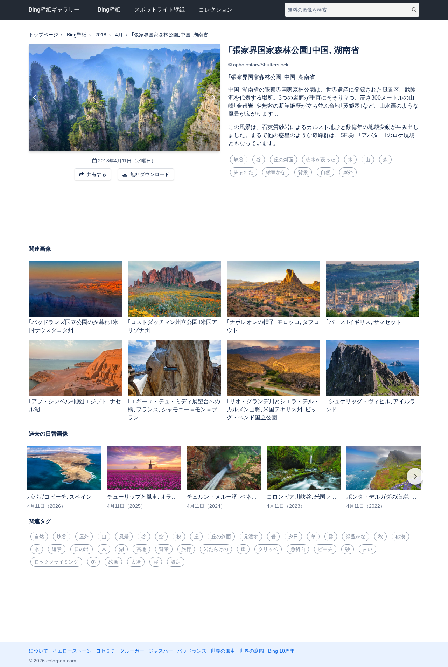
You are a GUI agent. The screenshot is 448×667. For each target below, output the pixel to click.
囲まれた (243, 172)
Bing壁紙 (109, 10)
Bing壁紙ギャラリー (54, 10)
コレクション (215, 10)
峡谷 (239, 159)
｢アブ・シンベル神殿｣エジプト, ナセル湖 (75, 405)
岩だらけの (216, 549)
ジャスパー (160, 651)
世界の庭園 (251, 651)
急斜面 (297, 549)
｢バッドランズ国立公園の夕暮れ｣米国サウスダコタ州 (73, 326)
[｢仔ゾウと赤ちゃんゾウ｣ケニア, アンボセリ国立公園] (35, 98)
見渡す (251, 536)
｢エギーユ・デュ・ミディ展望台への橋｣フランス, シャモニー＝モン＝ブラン (174, 409)
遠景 (57, 549)
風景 (124, 536)
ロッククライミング (56, 562)
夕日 (293, 536)
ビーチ (325, 549)
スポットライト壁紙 (159, 10)
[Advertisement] (224, 216)
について (38, 651)
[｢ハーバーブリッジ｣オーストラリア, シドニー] (213, 98)
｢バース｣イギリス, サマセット (363, 322)
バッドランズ (191, 651)
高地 (141, 549)
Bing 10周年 (281, 651)
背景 (303, 172)
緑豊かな (276, 172)
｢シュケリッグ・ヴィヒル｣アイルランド (370, 405)
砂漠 (400, 536)
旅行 (186, 549)
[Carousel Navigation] (224, 481)
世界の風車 (223, 651)
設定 (176, 562)
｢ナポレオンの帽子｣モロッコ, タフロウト (273, 326)
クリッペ (268, 549)
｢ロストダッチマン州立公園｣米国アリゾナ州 (172, 326)
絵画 (113, 562)
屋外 (348, 172)
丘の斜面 (283, 159)
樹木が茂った (320, 159)
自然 (325, 172)
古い (367, 549)
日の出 (81, 549)
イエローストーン (72, 651)
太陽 (136, 562)
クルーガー (132, 651)
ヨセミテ (105, 651)
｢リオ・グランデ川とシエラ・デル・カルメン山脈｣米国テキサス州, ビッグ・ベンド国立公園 (273, 409)
